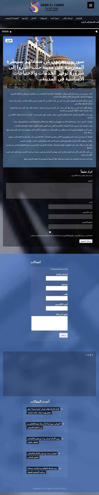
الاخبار (33, 18)
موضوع (64, 284)
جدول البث (54, 18)
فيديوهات (43, 18)
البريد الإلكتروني (87, 212)
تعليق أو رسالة (61, 314)
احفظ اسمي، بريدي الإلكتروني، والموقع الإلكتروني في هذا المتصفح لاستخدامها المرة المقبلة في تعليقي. (61, 235)
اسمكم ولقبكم (61, 274)
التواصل (79, 18)
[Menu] (90, 5)
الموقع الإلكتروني (87, 222)
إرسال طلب (67, 18)
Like (10, 84)
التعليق (90, 181)
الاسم (90, 202)
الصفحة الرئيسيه (12, 18)
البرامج (25, 18)
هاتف (65, 294)
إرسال (63, 335)
